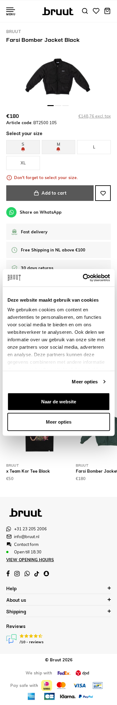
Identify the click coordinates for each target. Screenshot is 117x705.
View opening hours (30, 559)
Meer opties (85, 381)
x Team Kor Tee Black (28, 470)
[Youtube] (36, 573)
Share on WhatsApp (40, 212)
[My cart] (107, 11)
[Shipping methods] (64, 673)
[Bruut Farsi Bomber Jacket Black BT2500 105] (58, 76)
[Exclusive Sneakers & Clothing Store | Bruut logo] (58, 10)
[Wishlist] (96, 11)
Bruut (13, 31)
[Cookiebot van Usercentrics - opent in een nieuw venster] (83, 278)
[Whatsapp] (27, 574)
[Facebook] (8, 574)
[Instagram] (17, 574)
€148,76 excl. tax (94, 116)
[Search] (84, 11)
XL (23, 162)
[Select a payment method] (46, 685)
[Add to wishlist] (103, 193)
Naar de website (58, 401)
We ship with (39, 672)
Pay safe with (24, 685)
